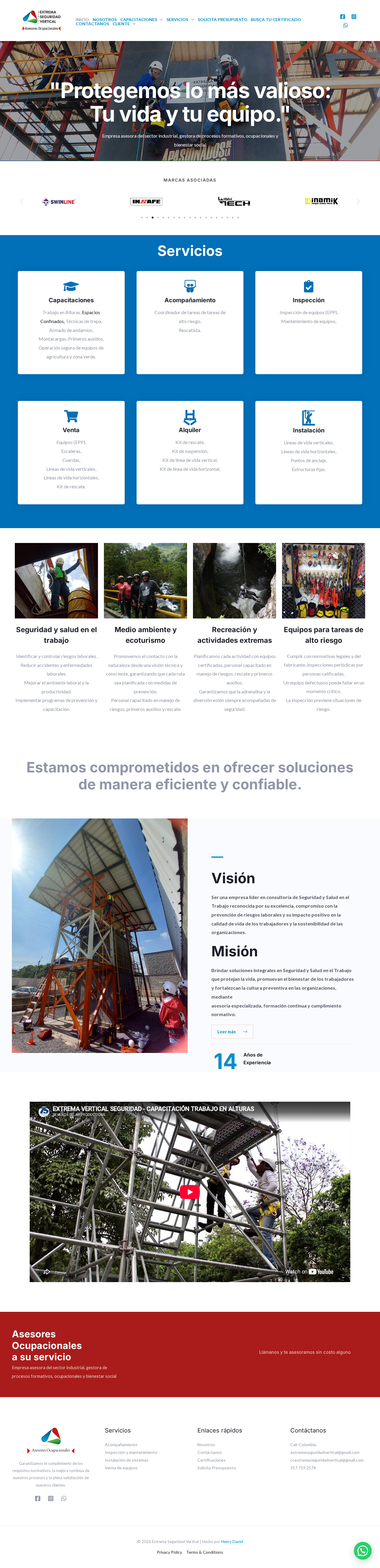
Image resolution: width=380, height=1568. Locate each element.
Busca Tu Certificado (276, 20)
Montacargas (52, 338)
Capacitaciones (138, 20)
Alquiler (190, 430)
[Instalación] (308, 418)
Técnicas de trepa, (84, 321)
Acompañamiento (190, 300)
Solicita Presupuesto (222, 20)
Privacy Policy (169, 1552)
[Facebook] (342, 16)
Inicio (82, 20)
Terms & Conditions (204, 1552)
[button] (22, 201)
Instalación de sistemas (126, 1459)
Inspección (308, 300)
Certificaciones (211, 1459)
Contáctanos (92, 24)
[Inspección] (309, 286)
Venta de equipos (121, 1467)
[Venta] (71, 416)
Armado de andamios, (71, 330)
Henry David (232, 1541)
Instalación (308, 430)
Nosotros (105, 20)
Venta (71, 430)
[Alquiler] (190, 417)
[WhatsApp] (345, 25)
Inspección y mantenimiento (131, 1452)
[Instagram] (354, 16)
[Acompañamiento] (190, 286)
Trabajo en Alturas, (61, 312)
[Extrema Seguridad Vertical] (41, 20)
